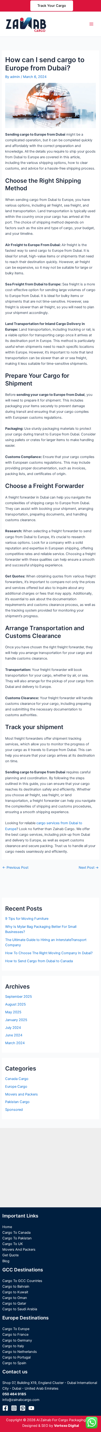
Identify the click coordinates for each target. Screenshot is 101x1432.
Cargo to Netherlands (19, 1352)
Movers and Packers (21, 1094)
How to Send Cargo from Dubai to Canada (39, 961)
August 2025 (15, 1004)
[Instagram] (14, 1408)
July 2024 (13, 1028)
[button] (51, 5)
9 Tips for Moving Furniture (26, 919)
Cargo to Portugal (16, 1357)
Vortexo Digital (66, 1426)
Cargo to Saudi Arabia (19, 1309)
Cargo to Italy (13, 1346)
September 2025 (18, 996)
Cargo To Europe (15, 1329)
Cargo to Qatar (14, 1303)
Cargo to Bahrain (15, 1286)
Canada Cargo (16, 1079)
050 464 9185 (14, 1394)
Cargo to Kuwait (15, 1292)
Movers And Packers (18, 1249)
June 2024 (13, 1035)
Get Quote (10, 1255)
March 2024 (15, 1043)
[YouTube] (31, 1408)
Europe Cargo (16, 1086)
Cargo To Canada (16, 1232)
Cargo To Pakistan (17, 1238)
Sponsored (14, 1109)
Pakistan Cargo (17, 1102)
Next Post (89, 867)
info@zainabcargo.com (20, 1400)
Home (7, 1227)
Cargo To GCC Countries (22, 1281)
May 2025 (13, 1012)
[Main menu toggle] (91, 24)
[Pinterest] (23, 1408)
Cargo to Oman (14, 1298)
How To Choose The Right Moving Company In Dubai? (49, 953)
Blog (5, 1261)
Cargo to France (15, 1334)
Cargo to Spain (14, 1363)
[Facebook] (5, 1408)
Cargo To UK (12, 1244)
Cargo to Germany (17, 1340)
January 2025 (16, 1020)
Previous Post (15, 867)
